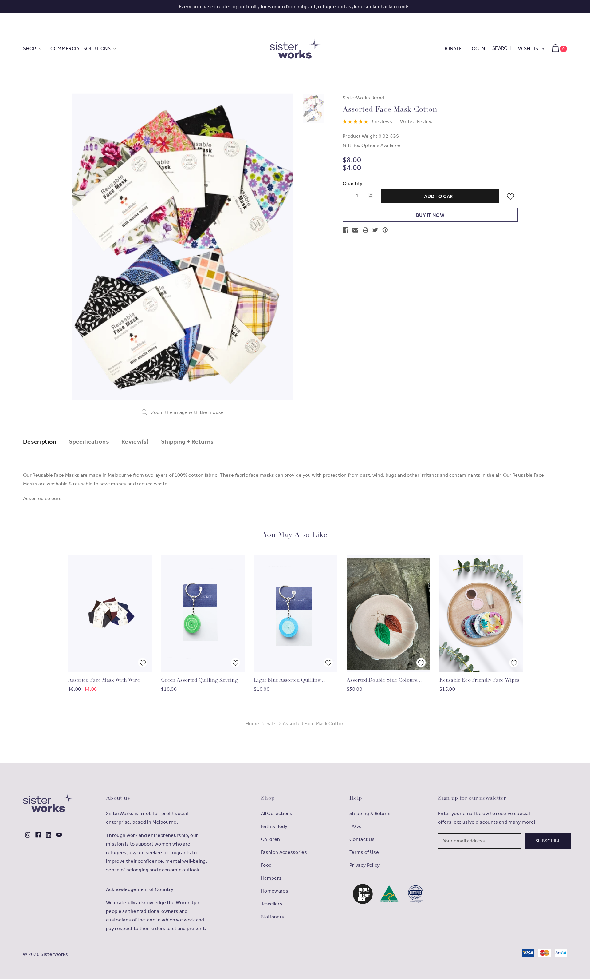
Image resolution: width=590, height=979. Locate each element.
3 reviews (381, 122)
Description (40, 441)
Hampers (271, 878)
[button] (363, 894)
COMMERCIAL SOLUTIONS (81, 48)
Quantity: (353, 183)
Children (270, 839)
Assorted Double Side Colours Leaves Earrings (382, 681)
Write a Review (416, 122)
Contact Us (362, 839)
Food (266, 865)
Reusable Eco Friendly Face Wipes (479, 680)
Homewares (274, 891)
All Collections (277, 813)
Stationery (272, 917)
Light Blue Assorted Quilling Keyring (287, 681)
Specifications (89, 441)
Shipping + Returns (187, 441)
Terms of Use (364, 852)
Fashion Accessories (284, 852)
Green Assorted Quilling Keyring (199, 680)
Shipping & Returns (370, 813)
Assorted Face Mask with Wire (104, 680)
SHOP (30, 48)
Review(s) (135, 441)
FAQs (355, 826)
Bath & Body (274, 826)
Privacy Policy (364, 865)
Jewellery (271, 904)
